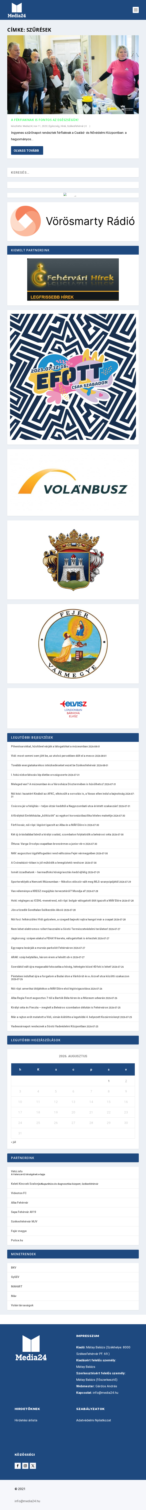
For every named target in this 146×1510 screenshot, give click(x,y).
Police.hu (17, 1240)
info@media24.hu (105, 1393)
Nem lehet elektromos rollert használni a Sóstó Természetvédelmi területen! (59, 929)
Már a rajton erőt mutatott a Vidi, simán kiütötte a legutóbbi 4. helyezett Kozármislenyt (65, 1017)
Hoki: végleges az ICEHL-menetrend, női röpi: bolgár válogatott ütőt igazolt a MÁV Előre (66, 900)
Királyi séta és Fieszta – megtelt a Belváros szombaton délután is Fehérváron (59, 1007)
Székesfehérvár (75, 126)
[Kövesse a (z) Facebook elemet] (18, 1466)
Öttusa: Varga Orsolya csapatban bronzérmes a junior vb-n (48, 843)
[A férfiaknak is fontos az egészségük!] (73, 74)
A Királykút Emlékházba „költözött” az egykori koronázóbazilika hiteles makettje (62, 815)
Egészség (54, 126)
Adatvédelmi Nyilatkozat (93, 1420)
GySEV (15, 1276)
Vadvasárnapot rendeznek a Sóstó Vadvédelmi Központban (48, 1026)
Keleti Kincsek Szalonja (25, 1183)
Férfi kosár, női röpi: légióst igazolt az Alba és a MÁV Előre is (49, 824)
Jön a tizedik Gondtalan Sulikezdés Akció (37, 909)
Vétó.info (17, 1171)
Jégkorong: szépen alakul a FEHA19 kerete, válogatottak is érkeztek (54, 938)
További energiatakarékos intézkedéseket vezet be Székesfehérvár (53, 765)
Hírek (63, 126)
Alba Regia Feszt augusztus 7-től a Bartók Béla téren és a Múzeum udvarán (58, 997)
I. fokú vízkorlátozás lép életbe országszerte (39, 774)
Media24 (27, 126)
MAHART (16, 1286)
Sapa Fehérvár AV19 (23, 1211)
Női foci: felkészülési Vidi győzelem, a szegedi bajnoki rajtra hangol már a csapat (62, 919)
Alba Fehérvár (19, 1202)
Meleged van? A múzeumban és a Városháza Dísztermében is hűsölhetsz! (57, 784)
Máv (13, 1296)
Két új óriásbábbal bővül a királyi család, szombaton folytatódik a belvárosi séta (61, 834)
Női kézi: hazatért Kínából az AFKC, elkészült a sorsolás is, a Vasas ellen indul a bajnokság (68, 793)
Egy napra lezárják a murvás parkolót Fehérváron (42, 947)
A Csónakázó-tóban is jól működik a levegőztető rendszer (47, 862)
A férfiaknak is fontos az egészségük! (45, 120)
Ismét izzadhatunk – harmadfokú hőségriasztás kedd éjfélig (49, 872)
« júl (13, 1142)
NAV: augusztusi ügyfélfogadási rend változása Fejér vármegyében (53, 853)
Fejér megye (19, 1231)
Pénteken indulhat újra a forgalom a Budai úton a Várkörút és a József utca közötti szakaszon (70, 976)
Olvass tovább (26, 150)
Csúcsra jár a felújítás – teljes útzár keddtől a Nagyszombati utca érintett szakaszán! (64, 806)
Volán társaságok (22, 1305)
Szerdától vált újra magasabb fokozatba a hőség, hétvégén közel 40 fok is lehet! (61, 966)
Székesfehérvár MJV (24, 1221)
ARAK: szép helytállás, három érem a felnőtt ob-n (41, 957)
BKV (13, 1267)
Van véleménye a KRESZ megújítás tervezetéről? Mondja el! (48, 891)
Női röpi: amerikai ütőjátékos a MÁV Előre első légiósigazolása (50, 988)
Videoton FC (19, 1193)
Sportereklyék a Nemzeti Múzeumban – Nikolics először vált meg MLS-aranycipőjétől (65, 881)
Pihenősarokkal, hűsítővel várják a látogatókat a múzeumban (49, 746)
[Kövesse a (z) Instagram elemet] (25, 1466)
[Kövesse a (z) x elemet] (33, 1466)
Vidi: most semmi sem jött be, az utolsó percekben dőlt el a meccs (52, 755)
